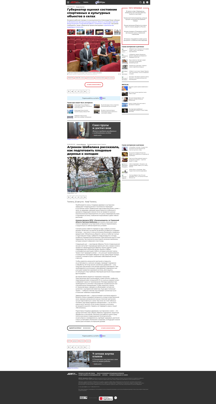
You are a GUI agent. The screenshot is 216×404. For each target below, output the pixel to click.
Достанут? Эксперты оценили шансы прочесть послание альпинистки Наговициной (139, 78)
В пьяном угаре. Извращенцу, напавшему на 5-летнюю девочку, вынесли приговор (135, 13)
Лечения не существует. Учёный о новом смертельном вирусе (138, 66)
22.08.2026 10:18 (71, 144)
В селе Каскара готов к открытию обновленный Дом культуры (110, 105)
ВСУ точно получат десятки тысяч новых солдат (137, 93)
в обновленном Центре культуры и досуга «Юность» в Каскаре (89, 22)
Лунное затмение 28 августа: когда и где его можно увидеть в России (135, 26)
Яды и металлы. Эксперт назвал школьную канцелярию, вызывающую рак (137, 61)
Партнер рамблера (93, 397)
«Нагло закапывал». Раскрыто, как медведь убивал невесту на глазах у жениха (138, 165)
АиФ (76, 193)
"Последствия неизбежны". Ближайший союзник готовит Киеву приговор (138, 110)
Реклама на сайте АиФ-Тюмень (86, 373)
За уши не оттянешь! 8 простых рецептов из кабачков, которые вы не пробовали (139, 154)
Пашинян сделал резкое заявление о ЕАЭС (138, 87)
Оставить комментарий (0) (94, 84)
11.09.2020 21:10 (71, 7)
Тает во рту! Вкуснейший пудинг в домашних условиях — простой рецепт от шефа (138, 160)
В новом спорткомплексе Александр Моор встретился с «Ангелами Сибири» (109, 112)
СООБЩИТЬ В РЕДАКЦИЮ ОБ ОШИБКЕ (118, 375)
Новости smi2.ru (72, 139)
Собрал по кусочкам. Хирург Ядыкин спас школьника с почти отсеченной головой (139, 72)
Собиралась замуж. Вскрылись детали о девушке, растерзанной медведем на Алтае (137, 56)
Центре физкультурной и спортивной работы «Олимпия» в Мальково (92, 22)
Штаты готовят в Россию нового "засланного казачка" (137, 104)
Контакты (104, 375)
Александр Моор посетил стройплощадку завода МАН (82, 111)
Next (117, 51)
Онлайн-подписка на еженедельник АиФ (89, 375)
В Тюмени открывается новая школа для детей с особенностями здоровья (135, 39)
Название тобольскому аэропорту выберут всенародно (82, 116)
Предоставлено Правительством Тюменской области (83, 74)
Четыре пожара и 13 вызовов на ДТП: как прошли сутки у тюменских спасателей (135, 33)
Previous (70, 51)
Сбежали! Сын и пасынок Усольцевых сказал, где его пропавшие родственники (139, 50)
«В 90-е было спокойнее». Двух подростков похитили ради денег (138, 170)
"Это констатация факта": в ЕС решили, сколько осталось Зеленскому (136, 99)
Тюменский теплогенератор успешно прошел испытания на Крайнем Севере (135, 19)
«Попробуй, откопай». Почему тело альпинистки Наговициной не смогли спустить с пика (138, 149)
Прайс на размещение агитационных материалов (110, 373)
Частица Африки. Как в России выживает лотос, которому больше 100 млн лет (138, 176)
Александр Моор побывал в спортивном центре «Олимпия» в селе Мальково (83, 106)
